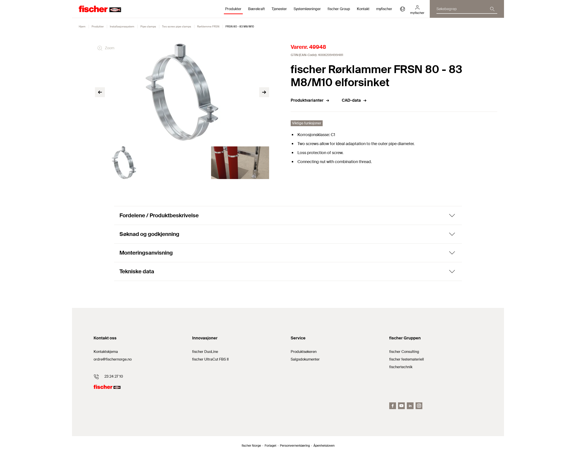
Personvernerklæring (295, 446)
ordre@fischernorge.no (113, 359)
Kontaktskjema (106, 351)
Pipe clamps (148, 26)
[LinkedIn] (410, 405)
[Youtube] (401, 405)
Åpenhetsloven (324, 446)
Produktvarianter (307, 100)
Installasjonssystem (122, 26)
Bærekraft (256, 9)
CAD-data (351, 100)
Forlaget (270, 446)
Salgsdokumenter (305, 359)
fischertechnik (400, 367)
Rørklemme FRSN (208, 26)
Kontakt (363, 9)
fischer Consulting (404, 351)
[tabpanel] (124, 162)
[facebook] (392, 405)
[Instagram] (419, 405)
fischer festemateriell (406, 359)
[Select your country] (402, 9)
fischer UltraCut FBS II (210, 359)
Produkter (98, 26)
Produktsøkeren (304, 351)
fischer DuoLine (205, 351)
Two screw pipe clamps (176, 26)
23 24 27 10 (113, 376)
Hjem (82, 26)
